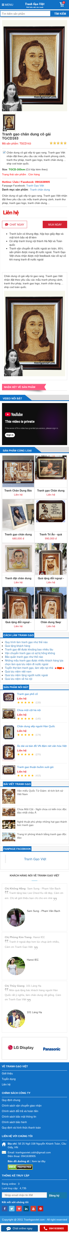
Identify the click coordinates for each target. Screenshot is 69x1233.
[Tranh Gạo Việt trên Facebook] (4, 1208)
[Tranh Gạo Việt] (34, 5)
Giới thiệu (7, 1073)
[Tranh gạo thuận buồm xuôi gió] (9, 769)
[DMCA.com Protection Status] (20, 1167)
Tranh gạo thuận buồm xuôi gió (35, 767)
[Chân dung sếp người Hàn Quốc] (9, 732)
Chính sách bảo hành (14, 1122)
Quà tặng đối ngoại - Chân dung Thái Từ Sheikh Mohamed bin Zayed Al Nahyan (51, 578)
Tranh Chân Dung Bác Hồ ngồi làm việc (18, 490)
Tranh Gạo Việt (35, 185)
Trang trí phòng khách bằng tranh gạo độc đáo (41, 836)
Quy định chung (11, 1100)
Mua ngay (55, 224)
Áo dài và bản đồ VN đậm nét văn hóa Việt (42, 745)
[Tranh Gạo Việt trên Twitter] (12, 1208)
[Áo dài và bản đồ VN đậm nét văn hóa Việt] (9, 752)
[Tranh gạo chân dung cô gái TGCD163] (9, 122)
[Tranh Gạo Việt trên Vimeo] (19, 1208)
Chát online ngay (22, 1228)
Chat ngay (17, 224)
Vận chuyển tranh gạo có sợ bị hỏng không (30, 653)
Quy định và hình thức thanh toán (21, 1127)
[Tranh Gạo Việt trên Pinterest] (40, 1208)
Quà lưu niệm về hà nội (18, 679)
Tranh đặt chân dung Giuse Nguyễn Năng (18, 578)
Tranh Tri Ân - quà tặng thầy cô (51, 534)
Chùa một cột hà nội (29, 710)
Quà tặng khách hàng (17, 646)
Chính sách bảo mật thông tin (19, 1116)
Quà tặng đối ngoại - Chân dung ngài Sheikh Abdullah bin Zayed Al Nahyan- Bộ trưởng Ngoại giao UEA (18, 622)
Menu (8, 4)
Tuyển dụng (9, 1079)
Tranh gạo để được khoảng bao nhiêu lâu (29, 649)
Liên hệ (6, 1084)
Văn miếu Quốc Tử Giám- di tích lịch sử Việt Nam (40, 792)
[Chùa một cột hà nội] (9, 713)
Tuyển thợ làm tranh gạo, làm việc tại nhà (29, 668)
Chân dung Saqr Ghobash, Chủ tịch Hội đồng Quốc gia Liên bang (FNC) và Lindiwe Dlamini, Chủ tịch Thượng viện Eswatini (50, 622)
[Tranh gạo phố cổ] (9, 697)
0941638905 (56, 1228)
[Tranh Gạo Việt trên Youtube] (33, 1208)
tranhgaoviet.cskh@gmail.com (33, 1152)
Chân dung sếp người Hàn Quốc (36, 726)
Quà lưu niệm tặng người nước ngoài (26, 675)
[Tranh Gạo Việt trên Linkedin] (26, 1208)
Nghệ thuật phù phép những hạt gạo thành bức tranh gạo (42, 823)
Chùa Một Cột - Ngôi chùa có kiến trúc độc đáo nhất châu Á (42, 811)
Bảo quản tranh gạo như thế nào (24, 657)
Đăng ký (54, 1195)
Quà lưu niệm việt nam (18, 671)
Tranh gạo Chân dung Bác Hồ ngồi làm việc (51, 490)
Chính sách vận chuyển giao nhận (22, 1105)
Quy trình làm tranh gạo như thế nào (26, 642)
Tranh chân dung (40, 189)
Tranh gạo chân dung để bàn (18, 534)
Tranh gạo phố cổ (27, 693)
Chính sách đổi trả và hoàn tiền (20, 1111)
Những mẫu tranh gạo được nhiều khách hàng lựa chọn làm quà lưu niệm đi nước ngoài (34, 662)
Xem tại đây (38, 1161)
